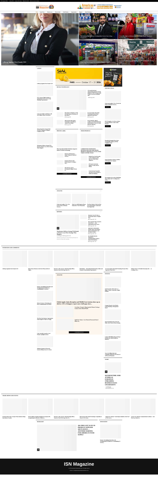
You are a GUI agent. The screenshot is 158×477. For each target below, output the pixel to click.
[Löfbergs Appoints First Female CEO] (45, 76)
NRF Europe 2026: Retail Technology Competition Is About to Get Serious (70, 122)
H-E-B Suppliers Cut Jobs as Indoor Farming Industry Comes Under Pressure (112, 122)
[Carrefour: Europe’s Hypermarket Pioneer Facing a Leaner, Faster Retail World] (65, 311)
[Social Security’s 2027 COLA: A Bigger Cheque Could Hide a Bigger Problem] (113, 282)
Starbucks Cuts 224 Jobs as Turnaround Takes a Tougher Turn (94, 216)
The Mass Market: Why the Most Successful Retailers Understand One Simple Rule (94, 205)
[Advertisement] (79, 185)
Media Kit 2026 (26, 0)
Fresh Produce (65, 12)
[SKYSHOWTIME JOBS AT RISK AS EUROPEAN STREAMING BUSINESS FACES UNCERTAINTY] (113, 367)
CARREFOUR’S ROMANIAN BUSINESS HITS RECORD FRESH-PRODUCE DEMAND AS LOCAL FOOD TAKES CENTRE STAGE (91, 151)
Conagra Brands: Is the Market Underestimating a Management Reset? (111, 306)
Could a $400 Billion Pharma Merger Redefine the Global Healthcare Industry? (112, 338)
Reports (80, 12)
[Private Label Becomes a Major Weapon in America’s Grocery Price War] (60, 155)
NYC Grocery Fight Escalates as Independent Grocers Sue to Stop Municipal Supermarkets (44, 98)
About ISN (12, 0)
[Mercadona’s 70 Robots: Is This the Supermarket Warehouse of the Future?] (60, 114)
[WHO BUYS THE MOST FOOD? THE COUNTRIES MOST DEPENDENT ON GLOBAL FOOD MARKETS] (83, 230)
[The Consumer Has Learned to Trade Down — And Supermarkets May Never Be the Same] (83, 223)
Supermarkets (73, 12)
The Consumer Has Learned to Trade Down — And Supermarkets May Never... (94, 223)
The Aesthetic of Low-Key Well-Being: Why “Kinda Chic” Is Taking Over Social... (113, 179)
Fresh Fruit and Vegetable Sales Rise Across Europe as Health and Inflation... (94, 172)
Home (37, 12)
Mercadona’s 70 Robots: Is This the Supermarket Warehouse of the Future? (71, 114)
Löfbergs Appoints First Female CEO (14, 62)
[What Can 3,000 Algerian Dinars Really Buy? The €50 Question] (79, 198)
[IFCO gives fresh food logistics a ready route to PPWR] (84, 165)
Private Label (57, 12)
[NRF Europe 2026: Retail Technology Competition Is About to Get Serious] (60, 122)
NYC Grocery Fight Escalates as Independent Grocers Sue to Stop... (96, 36)
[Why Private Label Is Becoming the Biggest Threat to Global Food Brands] (60, 169)
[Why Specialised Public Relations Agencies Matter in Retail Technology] (67, 140)
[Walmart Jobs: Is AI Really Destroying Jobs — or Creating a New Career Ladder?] (143, 259)
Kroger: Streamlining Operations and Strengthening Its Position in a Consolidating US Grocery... (45, 288)
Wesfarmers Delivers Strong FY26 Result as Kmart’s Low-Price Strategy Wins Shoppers (68, 233)
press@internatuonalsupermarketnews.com (81, 470)
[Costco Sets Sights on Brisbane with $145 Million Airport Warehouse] (45, 107)
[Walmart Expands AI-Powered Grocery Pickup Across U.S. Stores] (45, 341)
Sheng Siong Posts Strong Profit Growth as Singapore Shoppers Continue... (98, 62)
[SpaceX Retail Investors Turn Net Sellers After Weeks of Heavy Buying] (113, 314)
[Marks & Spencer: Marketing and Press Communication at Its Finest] (45, 296)
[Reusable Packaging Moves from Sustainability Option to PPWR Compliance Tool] (113, 133)
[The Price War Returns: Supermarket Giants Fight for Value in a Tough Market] (45, 311)
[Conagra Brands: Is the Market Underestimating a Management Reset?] (113, 298)
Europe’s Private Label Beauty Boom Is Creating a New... (70, 162)
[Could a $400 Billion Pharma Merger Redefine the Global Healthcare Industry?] (113, 330)
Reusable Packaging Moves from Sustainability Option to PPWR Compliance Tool (112, 141)
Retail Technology (88, 12)
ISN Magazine (60, 235)
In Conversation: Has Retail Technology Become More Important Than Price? (93, 114)
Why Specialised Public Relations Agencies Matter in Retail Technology (67, 149)
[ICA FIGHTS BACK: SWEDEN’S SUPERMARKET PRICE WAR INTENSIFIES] (83, 238)
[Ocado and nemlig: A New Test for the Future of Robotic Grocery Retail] (64, 198)
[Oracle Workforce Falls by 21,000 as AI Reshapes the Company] (113, 152)
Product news (49, 12)
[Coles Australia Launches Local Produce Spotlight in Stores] (45, 326)
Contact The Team (18, 0)
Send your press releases (34, 0)
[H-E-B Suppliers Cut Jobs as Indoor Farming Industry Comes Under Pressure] (113, 114)
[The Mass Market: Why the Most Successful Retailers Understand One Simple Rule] (94, 198)
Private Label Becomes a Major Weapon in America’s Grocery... (70, 155)
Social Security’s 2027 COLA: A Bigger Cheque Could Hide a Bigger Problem (112, 290)
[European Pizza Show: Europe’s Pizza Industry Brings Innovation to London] (14, 407)
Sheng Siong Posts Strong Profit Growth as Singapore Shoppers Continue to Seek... (43, 130)
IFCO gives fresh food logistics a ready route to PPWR (94, 165)
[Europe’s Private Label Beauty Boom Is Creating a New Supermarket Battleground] (60, 162)
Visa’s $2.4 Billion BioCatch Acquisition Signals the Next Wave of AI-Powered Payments (112, 354)
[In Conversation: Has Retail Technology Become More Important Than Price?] (83, 114)
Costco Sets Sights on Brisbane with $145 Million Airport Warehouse (135, 36)
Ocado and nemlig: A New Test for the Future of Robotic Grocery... (63, 205)
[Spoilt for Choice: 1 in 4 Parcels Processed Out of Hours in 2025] (65, 324)
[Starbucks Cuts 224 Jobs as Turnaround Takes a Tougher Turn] (83, 217)
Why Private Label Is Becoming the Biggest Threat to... (71, 169)
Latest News (42, 12)
